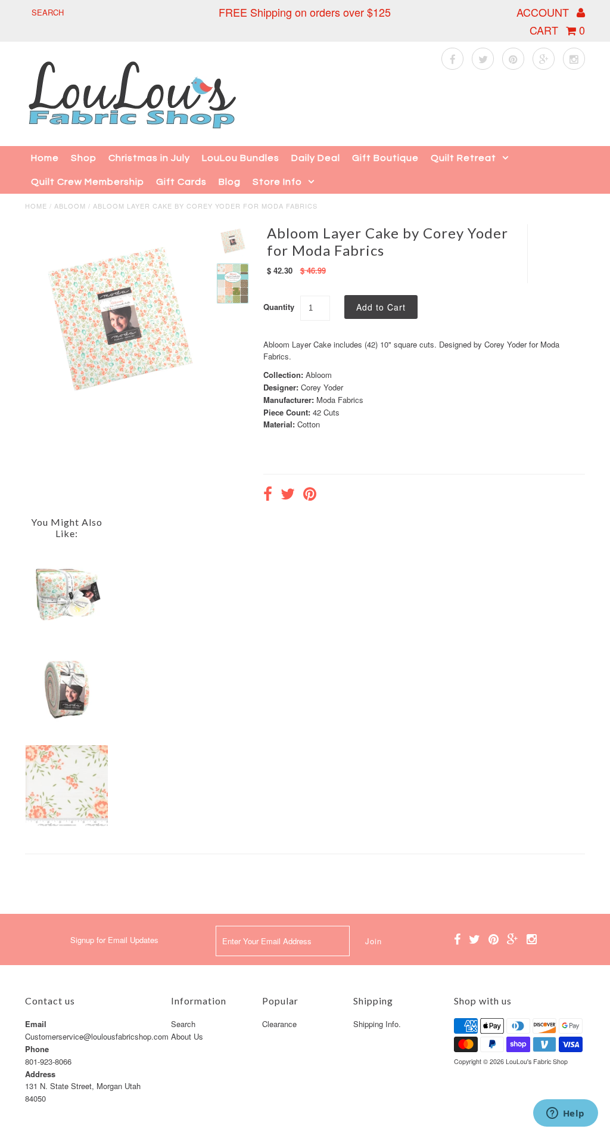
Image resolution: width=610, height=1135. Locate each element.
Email (35, 1023)
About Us (187, 1036)
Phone (37, 1049)
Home (45, 158)
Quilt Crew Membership (87, 182)
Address (40, 1074)
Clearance (279, 1023)
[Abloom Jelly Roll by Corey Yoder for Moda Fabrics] (66, 726)
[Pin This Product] (309, 495)
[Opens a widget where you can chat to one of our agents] (565, 1114)
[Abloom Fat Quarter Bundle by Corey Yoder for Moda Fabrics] (66, 629)
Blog (230, 182)
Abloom (70, 205)
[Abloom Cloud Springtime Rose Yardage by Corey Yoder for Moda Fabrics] (66, 823)
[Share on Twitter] (288, 495)
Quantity (278, 306)
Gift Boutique (385, 158)
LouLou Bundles (240, 158)
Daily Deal (315, 158)
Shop (84, 158)
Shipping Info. (377, 1023)
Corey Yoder (322, 387)
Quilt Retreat (463, 158)
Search (183, 1023)
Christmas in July (149, 158)
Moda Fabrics (339, 399)
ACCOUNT (544, 12)
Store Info (277, 182)
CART (557, 30)
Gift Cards (181, 182)
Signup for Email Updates (114, 939)
